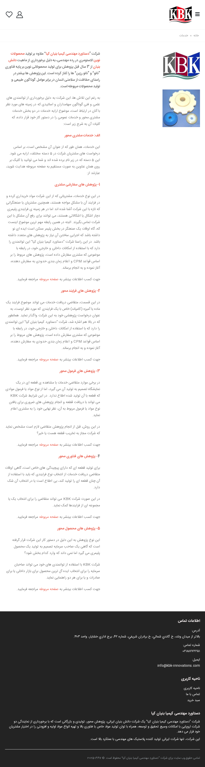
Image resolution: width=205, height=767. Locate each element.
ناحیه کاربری (192, 688)
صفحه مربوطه (48, 279)
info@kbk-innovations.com (179, 665)
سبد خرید (193, 700)
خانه (196, 35)
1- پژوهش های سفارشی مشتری (77, 185)
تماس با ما (193, 694)
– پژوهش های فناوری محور (78, 456)
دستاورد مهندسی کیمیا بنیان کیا (67, 54)
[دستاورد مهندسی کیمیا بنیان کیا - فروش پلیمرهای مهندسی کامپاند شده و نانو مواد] (181, 14)
